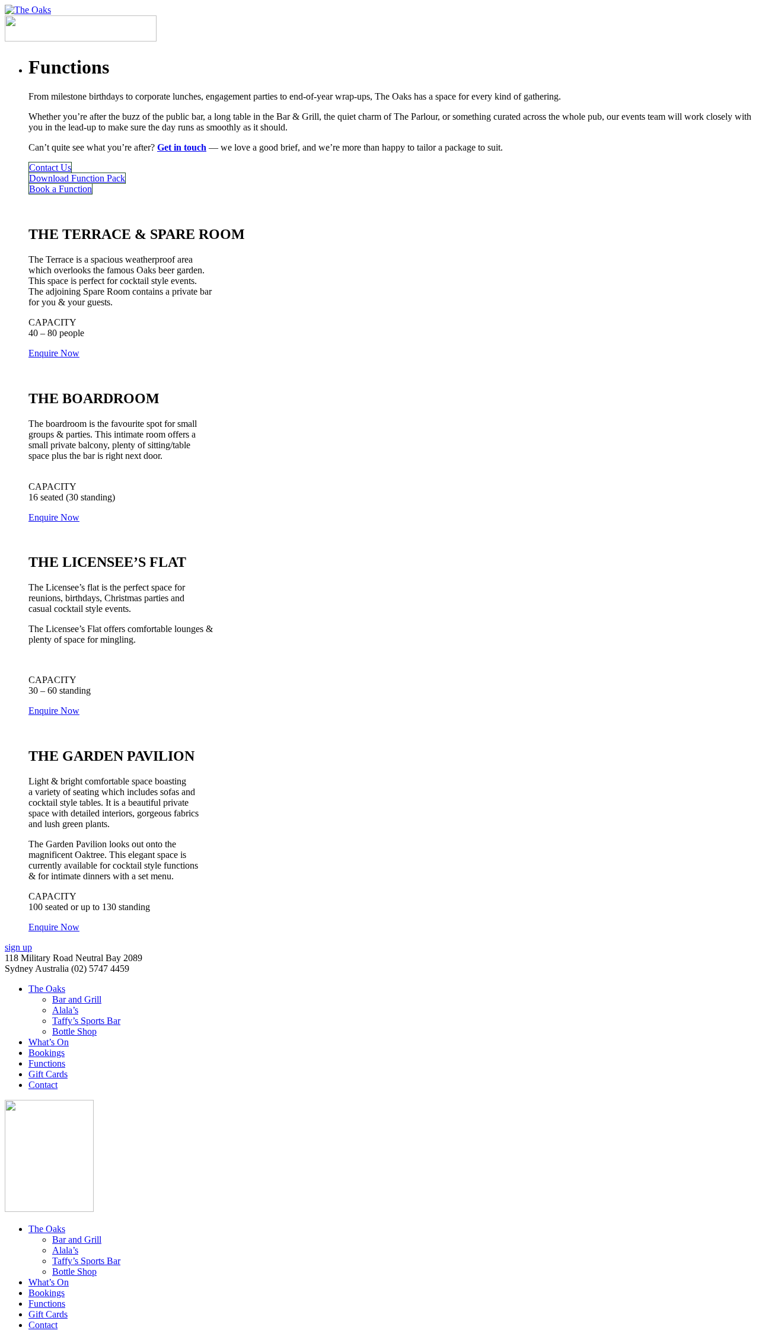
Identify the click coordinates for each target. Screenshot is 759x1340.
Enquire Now (53, 353)
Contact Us (50, 167)
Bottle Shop (74, 1031)
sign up (18, 947)
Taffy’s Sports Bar (86, 1021)
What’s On (48, 1042)
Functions (46, 1063)
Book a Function (60, 189)
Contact (43, 1085)
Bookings (46, 1053)
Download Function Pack (77, 178)
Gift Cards (48, 1074)
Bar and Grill (76, 999)
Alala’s (65, 1010)
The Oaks (46, 989)
